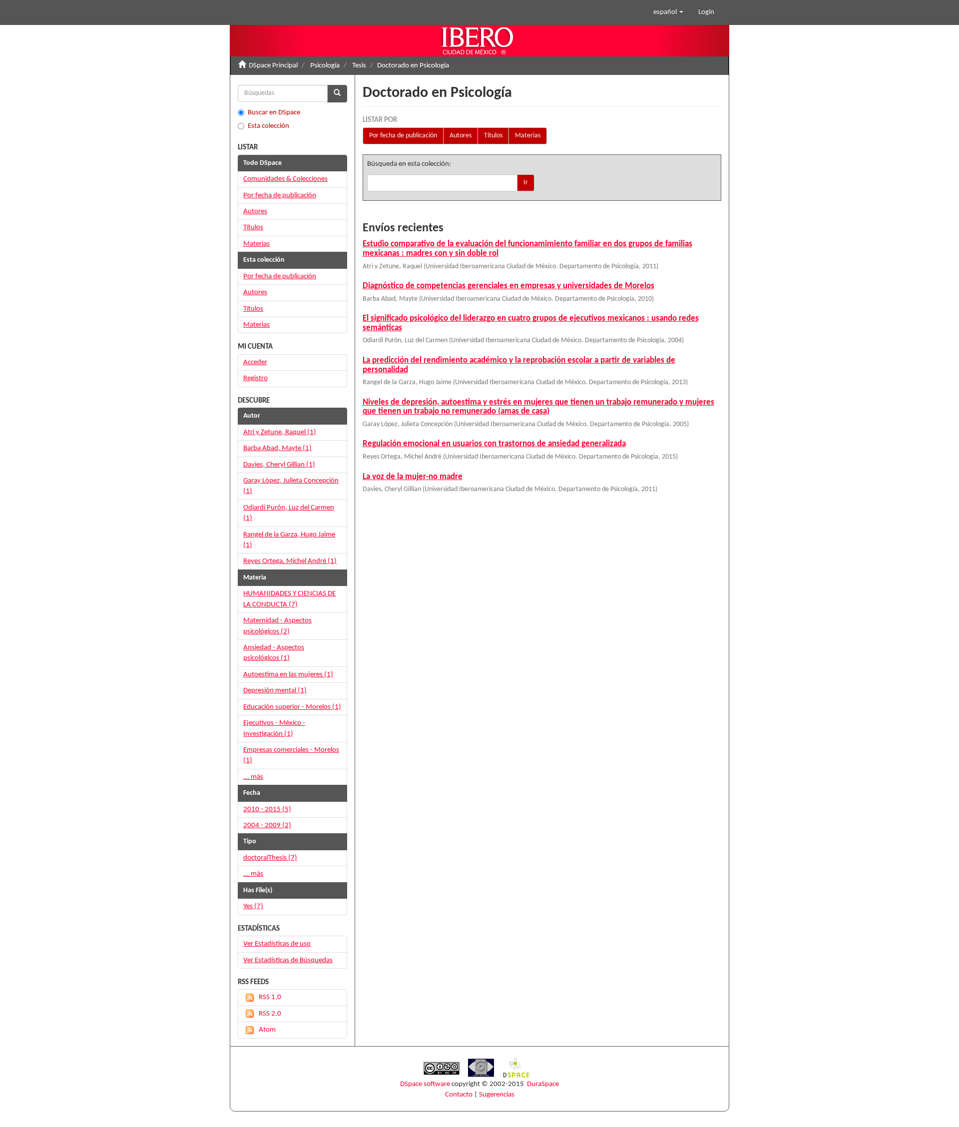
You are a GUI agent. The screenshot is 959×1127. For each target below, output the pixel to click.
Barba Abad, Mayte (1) (277, 448)
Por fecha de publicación (403, 135)
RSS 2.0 (270, 1014)
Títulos (493, 135)
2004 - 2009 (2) (267, 825)
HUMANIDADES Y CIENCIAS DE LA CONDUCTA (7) (289, 599)
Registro (255, 378)
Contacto (459, 1095)
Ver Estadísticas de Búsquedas (288, 960)
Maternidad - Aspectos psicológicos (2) (277, 626)
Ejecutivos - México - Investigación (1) (274, 728)
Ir (525, 182)
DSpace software (425, 1084)
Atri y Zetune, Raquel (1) (279, 432)
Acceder (255, 362)
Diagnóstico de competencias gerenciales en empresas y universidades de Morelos (508, 286)
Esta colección (268, 126)
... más (253, 777)
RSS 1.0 (270, 997)
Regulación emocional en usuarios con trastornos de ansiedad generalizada (494, 444)
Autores (461, 135)
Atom (267, 1030)
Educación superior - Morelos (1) (292, 707)
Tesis (359, 65)
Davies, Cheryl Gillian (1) (279, 465)
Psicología (325, 65)
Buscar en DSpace (274, 112)
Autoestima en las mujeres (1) (288, 674)
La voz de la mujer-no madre (413, 477)
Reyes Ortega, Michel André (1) (290, 561)
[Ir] (337, 93)
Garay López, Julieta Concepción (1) (291, 486)
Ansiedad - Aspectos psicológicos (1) (273, 653)
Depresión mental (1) (275, 690)
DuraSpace (543, 1084)
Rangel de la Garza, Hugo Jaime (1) (289, 540)
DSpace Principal (273, 65)
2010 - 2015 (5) (267, 809)
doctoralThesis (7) (270, 858)
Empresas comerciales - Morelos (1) (291, 755)
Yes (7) (253, 906)
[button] (668, 12)
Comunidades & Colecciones (285, 179)
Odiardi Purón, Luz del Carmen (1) (288, 513)
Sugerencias (496, 1095)
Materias (527, 135)
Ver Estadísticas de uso (277, 944)
